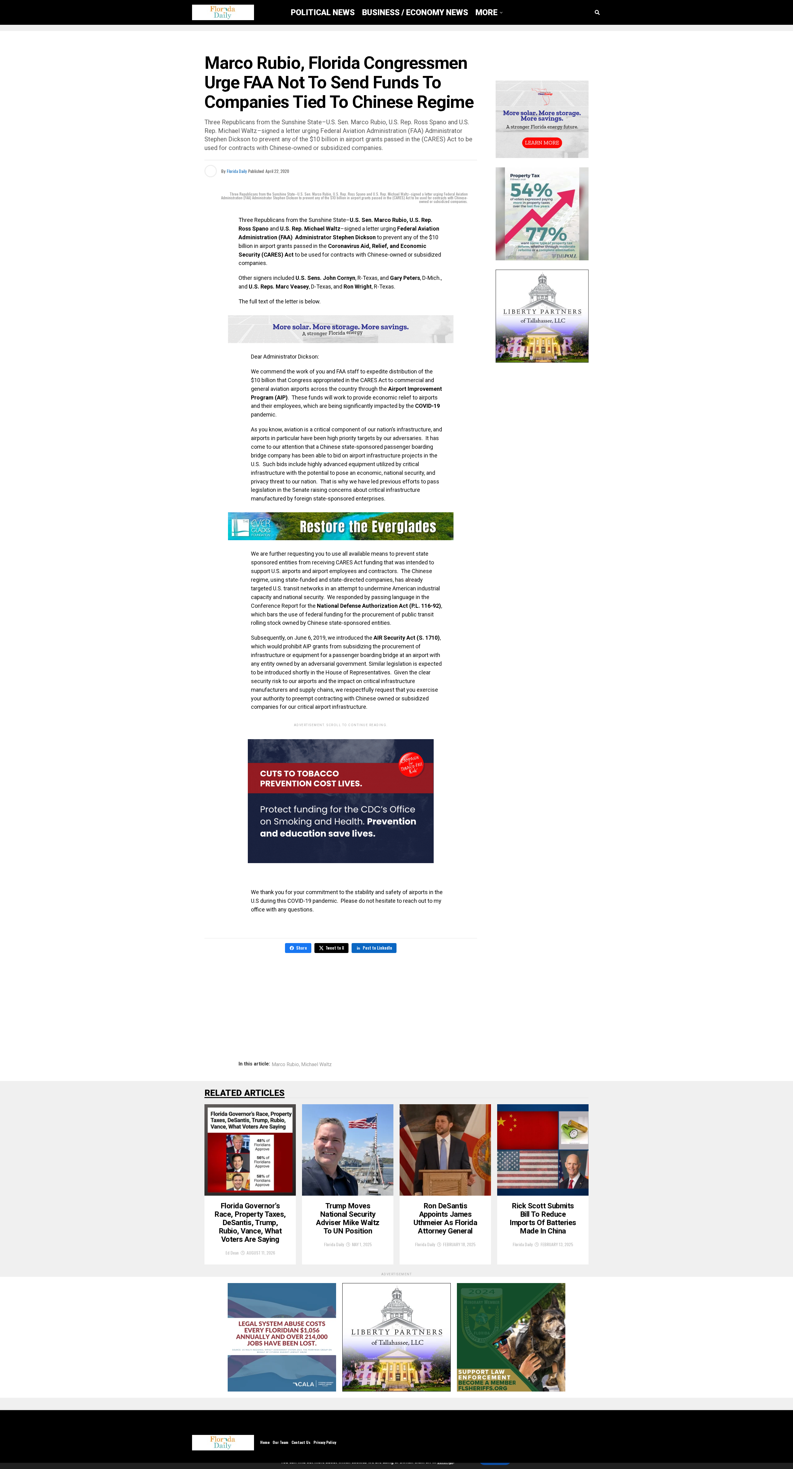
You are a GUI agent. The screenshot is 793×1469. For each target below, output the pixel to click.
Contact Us (300, 1442)
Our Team (280, 1442)
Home (264, 1442)
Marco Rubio (285, 1064)
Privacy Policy (324, 1442)
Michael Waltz (316, 1064)
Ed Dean (232, 1252)
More (486, 12)
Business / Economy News (415, 12)
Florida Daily (237, 171)
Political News (323, 12)
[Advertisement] (340, 1002)
